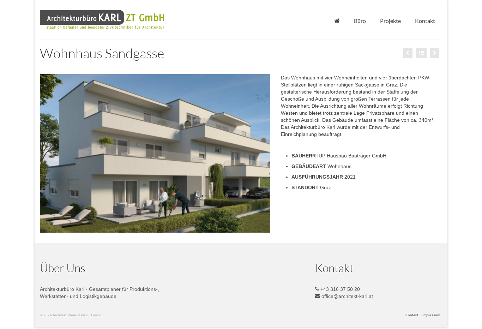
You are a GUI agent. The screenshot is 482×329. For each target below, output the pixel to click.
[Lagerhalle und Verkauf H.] (434, 53)
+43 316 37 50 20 (339, 289)
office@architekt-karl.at (346, 296)
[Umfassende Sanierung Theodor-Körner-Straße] (407, 53)
